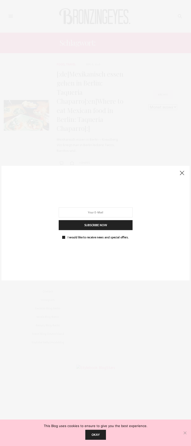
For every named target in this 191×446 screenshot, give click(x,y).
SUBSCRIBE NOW (95, 225)
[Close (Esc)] (182, 173)
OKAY (96, 435)
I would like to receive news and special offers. (98, 237)
